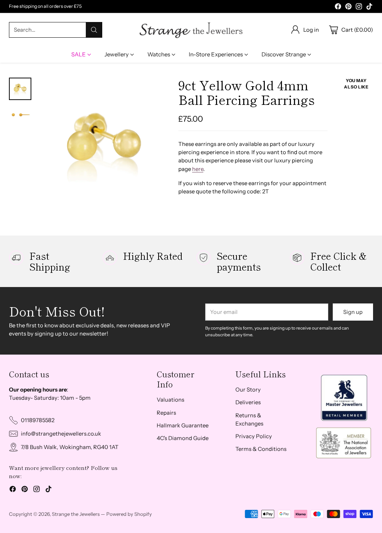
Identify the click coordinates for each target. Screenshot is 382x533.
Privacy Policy (253, 436)
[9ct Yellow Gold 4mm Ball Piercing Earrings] (104, 143)
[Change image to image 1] (20, 89)
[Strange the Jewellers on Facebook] (338, 7)
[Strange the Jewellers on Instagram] (359, 7)
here (197, 169)
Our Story (248, 389)
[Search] (94, 30)
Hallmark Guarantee (183, 425)
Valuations (170, 399)
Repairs (166, 412)
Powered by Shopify (129, 514)
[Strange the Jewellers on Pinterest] (348, 7)
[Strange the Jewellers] (191, 30)
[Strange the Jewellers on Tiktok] (369, 7)
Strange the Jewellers (76, 514)
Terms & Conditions (260, 449)
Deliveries (248, 402)
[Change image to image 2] (20, 116)
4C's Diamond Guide (183, 438)
